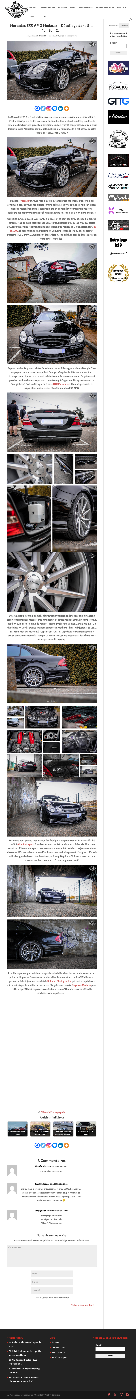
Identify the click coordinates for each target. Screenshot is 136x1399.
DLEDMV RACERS (47, 8)
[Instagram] (49, 108)
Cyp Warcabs (40, 1166)
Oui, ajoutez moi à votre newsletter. (53, 1297)
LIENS (72, 8)
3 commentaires (71, 36)
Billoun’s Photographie (59, 981)
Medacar (25, 200)
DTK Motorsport (61, 384)
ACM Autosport (25, 844)
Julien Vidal (33, 36)
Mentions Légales (59, 1357)
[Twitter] (43, 108)
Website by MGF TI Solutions (47, 1395)
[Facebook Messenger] (54, 108)
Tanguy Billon (40, 1210)
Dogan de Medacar (81, 985)
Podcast (55, 1342)
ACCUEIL (33, 8)
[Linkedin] (60, 108)
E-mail (113, 43)
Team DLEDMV (58, 1347)
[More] (66, 108)
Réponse (89, 1168)
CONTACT (121, 8)
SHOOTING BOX (86, 8)
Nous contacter (58, 1352)
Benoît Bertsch (41, 1184)
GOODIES (62, 8)
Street (62, 36)
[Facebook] (37, 108)
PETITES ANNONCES (105, 8)
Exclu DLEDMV (53, 36)
